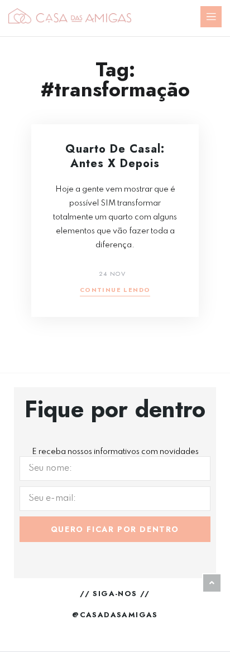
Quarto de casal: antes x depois (115, 156)
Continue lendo (115, 290)
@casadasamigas (115, 614)
